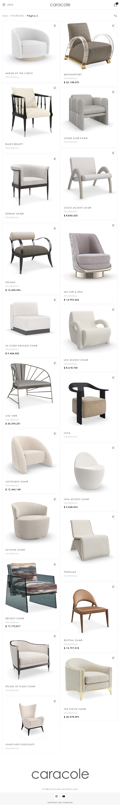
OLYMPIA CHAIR (15, 549)
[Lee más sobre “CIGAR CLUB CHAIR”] (113, 92)
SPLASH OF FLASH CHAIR (20, 686)
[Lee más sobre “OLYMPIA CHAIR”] (55, 499)
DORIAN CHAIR (14, 213)
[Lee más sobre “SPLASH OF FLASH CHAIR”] (55, 636)
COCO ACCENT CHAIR (78, 207)
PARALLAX (70, 572)
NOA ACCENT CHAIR (76, 499)
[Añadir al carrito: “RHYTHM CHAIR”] (113, 586)
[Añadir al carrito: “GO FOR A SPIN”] (113, 225)
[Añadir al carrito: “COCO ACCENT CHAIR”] (113, 153)
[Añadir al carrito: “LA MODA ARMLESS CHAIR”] (55, 299)
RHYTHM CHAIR (73, 640)
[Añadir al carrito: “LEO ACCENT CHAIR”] (113, 309)
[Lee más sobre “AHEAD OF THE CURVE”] (55, 25)
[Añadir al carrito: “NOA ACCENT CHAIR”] (113, 447)
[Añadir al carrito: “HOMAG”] (55, 228)
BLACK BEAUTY (14, 144)
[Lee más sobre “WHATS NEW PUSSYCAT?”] (55, 701)
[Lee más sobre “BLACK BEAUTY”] (55, 87)
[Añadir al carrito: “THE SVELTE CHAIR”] (113, 657)
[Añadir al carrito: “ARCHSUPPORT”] (113, 25)
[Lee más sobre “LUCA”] (113, 377)
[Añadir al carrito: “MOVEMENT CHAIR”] (55, 433)
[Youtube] (63, 796)
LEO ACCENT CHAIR (76, 360)
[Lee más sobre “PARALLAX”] (113, 516)
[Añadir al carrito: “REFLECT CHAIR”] (55, 564)
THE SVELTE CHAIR (75, 709)
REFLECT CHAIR (14, 618)
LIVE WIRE (11, 415)
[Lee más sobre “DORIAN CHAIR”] (55, 158)
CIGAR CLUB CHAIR (76, 138)
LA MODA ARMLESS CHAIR (21, 345)
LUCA (67, 433)
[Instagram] (56, 796)
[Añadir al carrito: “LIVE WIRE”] (55, 363)
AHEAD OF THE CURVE (19, 73)
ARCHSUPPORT (73, 74)
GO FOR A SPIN (73, 292)
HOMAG (10, 282)
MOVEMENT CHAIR (16, 481)
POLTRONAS (17, 15)
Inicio (5, 15)
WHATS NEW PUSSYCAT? (20, 744)
